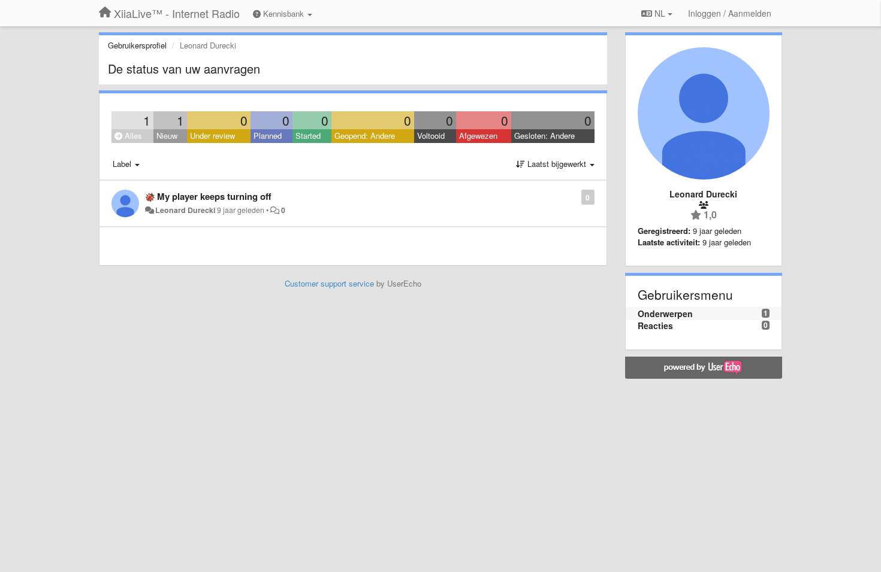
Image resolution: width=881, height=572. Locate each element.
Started (308, 135)
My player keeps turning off (214, 196)
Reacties (655, 325)
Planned (268, 135)
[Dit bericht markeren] (575, 196)
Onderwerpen (665, 314)
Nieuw (166, 135)
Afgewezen (478, 135)
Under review (212, 135)
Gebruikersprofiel (137, 45)
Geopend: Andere (364, 135)
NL (660, 13)
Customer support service (329, 283)
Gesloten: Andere (544, 135)
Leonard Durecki (185, 210)
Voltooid (431, 135)
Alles (132, 135)
